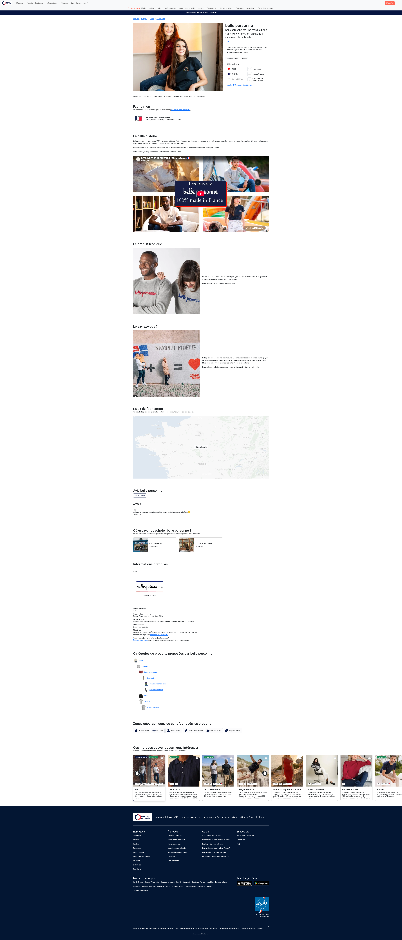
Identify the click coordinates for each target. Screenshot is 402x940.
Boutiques (39, 3)
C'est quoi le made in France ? (213, 836)
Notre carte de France (141, 857)
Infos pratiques (199, 96)
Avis (190, 96)
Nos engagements (174, 844)
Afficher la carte (201, 447)
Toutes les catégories (266, 8)
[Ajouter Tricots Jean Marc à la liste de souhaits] (335, 758)
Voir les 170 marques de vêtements (240, 85)
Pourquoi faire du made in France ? (214, 852)
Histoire (146, 96)
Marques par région (144, 878)
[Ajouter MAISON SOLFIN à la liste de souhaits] (369, 758)
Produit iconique (156, 96)
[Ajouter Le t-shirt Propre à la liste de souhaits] (231, 758)
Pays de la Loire (221, 882)
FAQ (238, 844)
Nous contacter (173, 861)
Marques (19, 3)
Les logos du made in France (212, 844)
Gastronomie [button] (212, 8)
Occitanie (160, 886)
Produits (29, 3)
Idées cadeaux (51, 3)
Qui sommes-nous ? (175, 836)
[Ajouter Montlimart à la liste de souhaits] (197, 758)
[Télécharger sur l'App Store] (244, 883)
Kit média (171, 857)
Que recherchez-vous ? (79, 3)
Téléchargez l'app (247, 878)
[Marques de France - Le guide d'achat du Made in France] (6, 3)
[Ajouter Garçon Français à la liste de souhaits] (266, 758)
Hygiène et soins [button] (170, 8)
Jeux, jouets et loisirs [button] (187, 8)
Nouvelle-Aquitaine (149, 886)
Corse (209, 886)
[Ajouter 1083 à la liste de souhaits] (162, 758)
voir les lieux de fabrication (180, 110)
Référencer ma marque (245, 836)
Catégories (137, 836)
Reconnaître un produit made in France (216, 840)
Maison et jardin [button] (155, 8)
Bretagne (136, 886)
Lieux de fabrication (180, 96)
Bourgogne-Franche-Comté (171, 882)
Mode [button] (143, 8)
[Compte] (399, 3)
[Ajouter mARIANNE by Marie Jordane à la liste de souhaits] (300, 758)
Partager (244, 58)
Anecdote (167, 96)
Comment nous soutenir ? (177, 840)
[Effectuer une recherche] (382, 3)
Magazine (64, 3)
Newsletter (137, 869)
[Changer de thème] (268, 926)
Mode (152, 19)
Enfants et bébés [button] (226, 8)
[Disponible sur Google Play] (261, 883)
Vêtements (161, 19)
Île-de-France (138, 882)
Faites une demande (140, 640)
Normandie (187, 882)
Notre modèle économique (177, 852)
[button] (141, 730)
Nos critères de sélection (177, 848)
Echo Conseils (205, 934)
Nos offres (241, 840)
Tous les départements (141, 890)
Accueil (136, 19)
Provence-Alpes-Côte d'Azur (195, 886)
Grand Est (210, 882)
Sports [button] (201, 8)
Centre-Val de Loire (152, 882)
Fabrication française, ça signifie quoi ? (216, 857)
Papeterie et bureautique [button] (245, 8)
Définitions (137, 865)
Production (137, 96)
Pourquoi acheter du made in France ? (216, 848)
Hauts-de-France (198, 882)
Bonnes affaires (134, 8)
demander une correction (159, 635)
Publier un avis (140, 495)
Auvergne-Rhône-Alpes (174, 886)
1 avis (227, 41)
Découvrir (213, 13)
